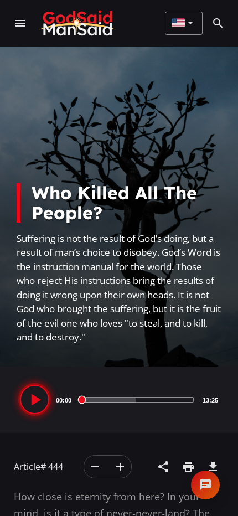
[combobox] (182, 23)
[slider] (137, 400)
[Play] (34, 399)
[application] (119, 400)
